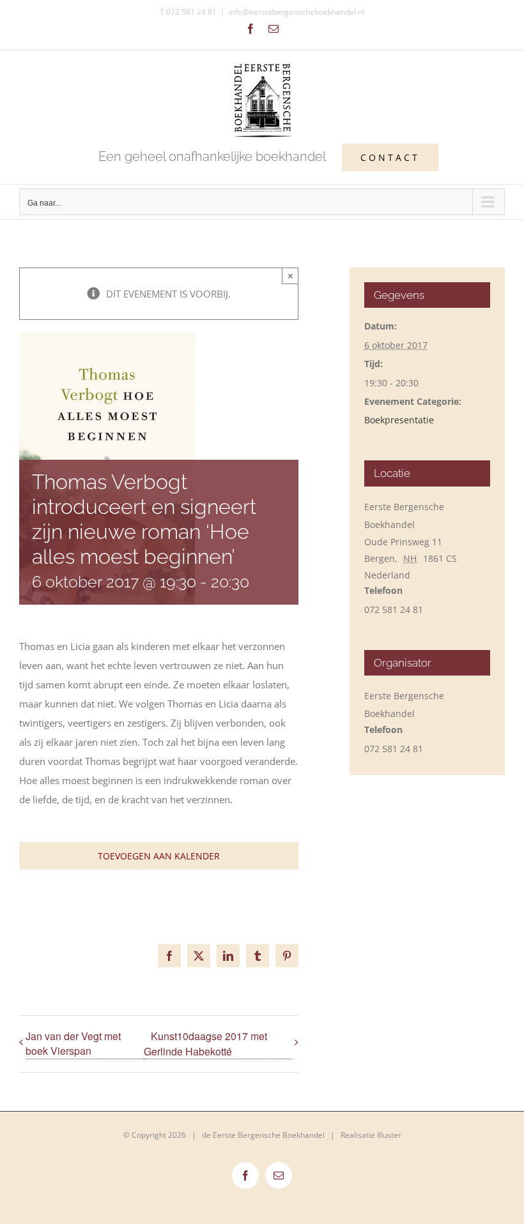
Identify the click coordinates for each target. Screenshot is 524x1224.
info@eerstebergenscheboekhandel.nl (296, 11)
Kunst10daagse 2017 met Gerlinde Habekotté (205, 1044)
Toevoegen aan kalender (159, 855)
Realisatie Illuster (371, 1135)
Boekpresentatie (399, 420)
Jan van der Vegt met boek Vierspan (73, 1043)
